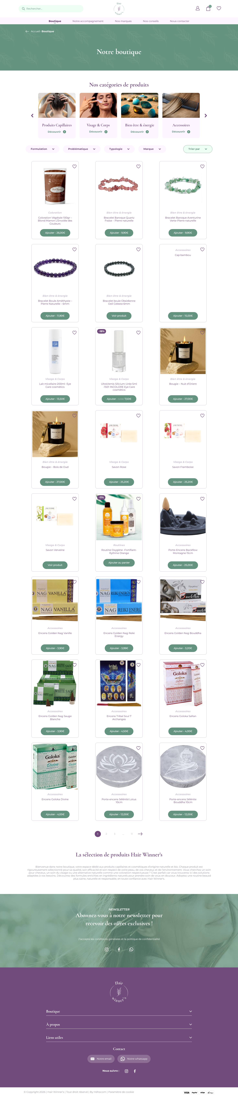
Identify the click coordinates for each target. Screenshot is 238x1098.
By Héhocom (98, 1091)
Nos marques (123, 21)
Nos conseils (151, 21)
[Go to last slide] (32, 115)
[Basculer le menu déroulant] (53, 149)
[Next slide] (206, 115)
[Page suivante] (140, 834)
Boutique (55, 21)
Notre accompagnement (88, 21)
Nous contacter (179, 21)
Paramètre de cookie (121, 1091)
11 (132, 833)
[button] (55, 233)
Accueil (35, 31)
